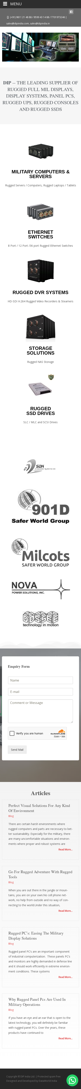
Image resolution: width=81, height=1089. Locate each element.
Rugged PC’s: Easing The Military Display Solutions (36, 935)
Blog (11, 816)
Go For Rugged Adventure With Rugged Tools (40, 874)
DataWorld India (48, 1081)
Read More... (66, 849)
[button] (72, 1080)
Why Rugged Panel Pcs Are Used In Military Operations (37, 1002)
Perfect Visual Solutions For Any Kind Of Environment (39, 808)
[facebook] (71, 12)
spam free (55, 1076)
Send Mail (17, 749)
